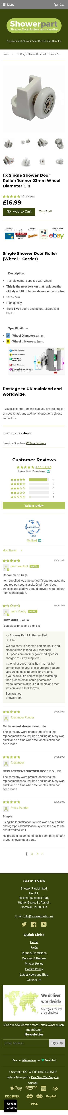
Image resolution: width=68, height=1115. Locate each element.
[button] (12, 196)
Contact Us (34, 980)
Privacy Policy (34, 963)
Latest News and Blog (34, 974)
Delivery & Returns (34, 958)
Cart (62, 4)
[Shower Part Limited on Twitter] (24, 925)
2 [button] (32, 853)
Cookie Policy (34, 969)
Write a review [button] (34, 505)
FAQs (34, 947)
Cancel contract (12, 1106)
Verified (32, 540)
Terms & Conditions (34, 953)
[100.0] (32, 527)
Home (6, 54)
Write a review (35, 443)
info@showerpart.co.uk (38, 916)
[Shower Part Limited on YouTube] (44, 925)
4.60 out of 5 (43, 467)
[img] (11, 561)
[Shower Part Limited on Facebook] (34, 925)
